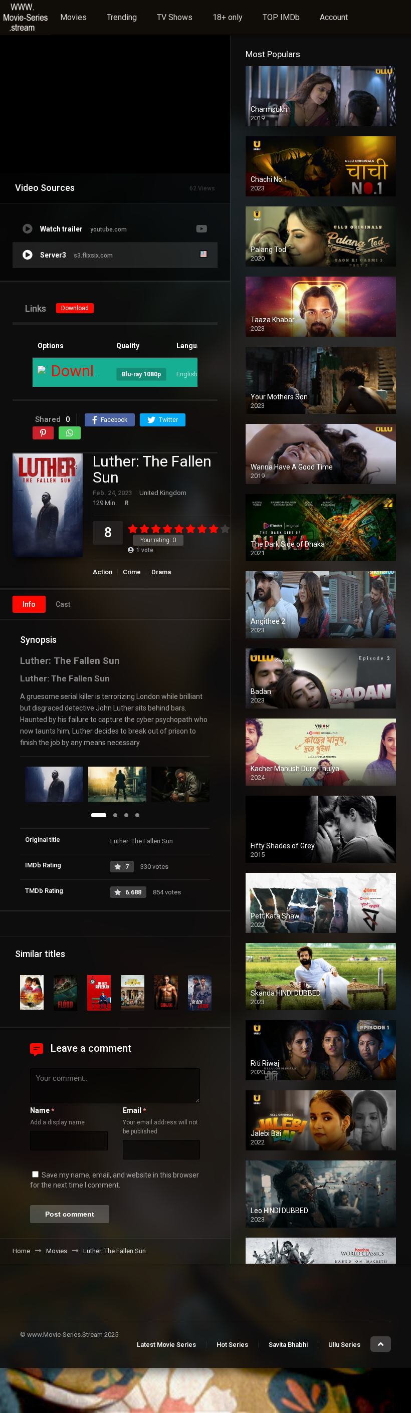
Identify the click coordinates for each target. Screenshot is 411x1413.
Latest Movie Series (166, 1344)
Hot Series (232, 1344)
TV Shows (174, 17)
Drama (161, 572)
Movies (73, 17)
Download (75, 308)
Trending (122, 17)
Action (102, 572)
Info (29, 604)
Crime (132, 572)
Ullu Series (344, 1344)
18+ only (228, 17)
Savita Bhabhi (288, 1344)
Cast (63, 604)
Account (334, 17)
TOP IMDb (281, 17)
